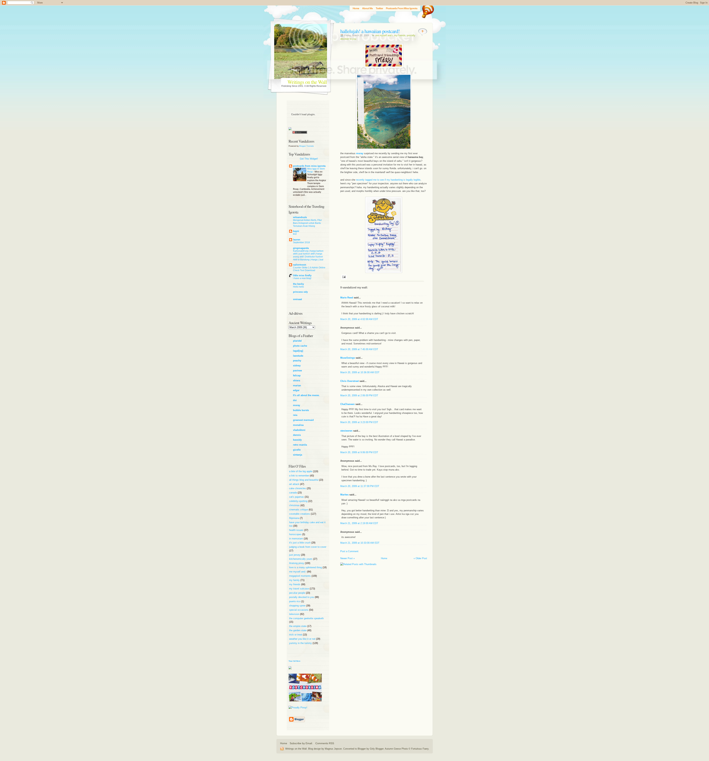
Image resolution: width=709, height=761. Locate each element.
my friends (399, 35)
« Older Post (420, 558)
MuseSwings (347, 357)
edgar (296, 390)
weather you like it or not (302, 638)
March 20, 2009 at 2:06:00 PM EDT (359, 395)
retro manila (300, 444)
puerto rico (295, 601)
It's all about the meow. (306, 395)
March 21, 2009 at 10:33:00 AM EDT (359, 542)
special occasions (299, 609)
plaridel (297, 340)
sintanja (297, 454)
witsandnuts (300, 217)
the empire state (298, 626)
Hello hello (298, 286)
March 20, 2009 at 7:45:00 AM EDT (359, 349)
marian (297, 385)
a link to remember (299, 475)
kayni (296, 231)
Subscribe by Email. (301, 743)
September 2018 (301, 242)
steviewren (346, 430)
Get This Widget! (309, 158)
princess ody (300, 291)
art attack (294, 484)
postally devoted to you (302, 597)
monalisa (298, 425)
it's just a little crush (300, 542)
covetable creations (300, 513)
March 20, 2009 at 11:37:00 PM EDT (359, 486)
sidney (297, 365)
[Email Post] (343, 276)
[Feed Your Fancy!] (426, 10)
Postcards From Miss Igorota (401, 8)
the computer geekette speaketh (306, 618)
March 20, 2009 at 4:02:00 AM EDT (359, 319)
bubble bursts (301, 410)
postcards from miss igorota (309, 166)
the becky (298, 284)
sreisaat (297, 299)
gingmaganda (301, 248)
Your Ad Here (294, 661)
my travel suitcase (299, 588)
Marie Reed (346, 297)
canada (293, 492)
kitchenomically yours (301, 559)
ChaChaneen (347, 404)
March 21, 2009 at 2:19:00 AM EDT (359, 523)
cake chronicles (298, 488)
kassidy (297, 439)
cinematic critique (299, 509)
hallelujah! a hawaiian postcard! (370, 31)
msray (296, 405)
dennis (297, 435)
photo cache (300, 345)
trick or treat (296, 634)
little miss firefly (302, 275)
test (295, 234)
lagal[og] (298, 350)
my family (294, 580)
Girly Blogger (376, 748)
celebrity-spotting (298, 501)
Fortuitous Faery (420, 748)
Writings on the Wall (307, 81)
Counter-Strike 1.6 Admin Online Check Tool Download (309, 269)
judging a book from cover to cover (307, 546)
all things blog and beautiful (304, 479)
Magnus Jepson (333, 748)
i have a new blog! (302, 278)
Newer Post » (347, 558)
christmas (294, 505)
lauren (296, 239)
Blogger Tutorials (306, 146)
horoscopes (295, 534)
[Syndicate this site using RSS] (282, 749)
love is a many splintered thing (306, 567)
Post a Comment (349, 551)
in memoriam (296, 538)
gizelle (297, 449)
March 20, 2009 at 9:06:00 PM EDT (359, 452)
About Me (367, 8)
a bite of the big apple (301, 471)
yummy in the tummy (301, 643)
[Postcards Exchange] (305, 704)
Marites (344, 494)
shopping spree (297, 605)
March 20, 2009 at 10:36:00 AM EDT (359, 372)
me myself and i (384, 35)
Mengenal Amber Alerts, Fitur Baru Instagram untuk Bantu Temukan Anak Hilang (307, 223)
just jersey (295, 554)
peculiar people (297, 592)
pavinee (297, 370)
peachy (297, 360)
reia (295, 415)
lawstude (298, 355)
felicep (297, 375)
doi (295, 400)
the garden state (298, 630)
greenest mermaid (303, 420)
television (294, 614)
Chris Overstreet (349, 381)
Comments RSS (324, 743)
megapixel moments (300, 575)
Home (356, 8)
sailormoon (299, 264)
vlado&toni (299, 430)
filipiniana (294, 518)
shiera (296, 380)
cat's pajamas (297, 496)
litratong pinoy (297, 563)
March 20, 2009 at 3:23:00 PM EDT (359, 422)
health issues (296, 530)
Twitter (379, 8)
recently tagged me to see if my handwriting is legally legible (388, 179)
